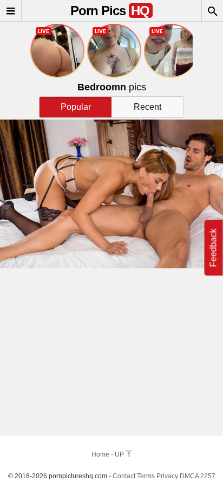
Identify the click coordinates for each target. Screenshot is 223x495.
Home (100, 454)
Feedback (213, 247)
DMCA (189, 476)
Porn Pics (109, 10)
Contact (124, 476)
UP (120, 454)
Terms (146, 476)
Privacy (167, 476)
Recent (147, 106)
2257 (207, 476)
